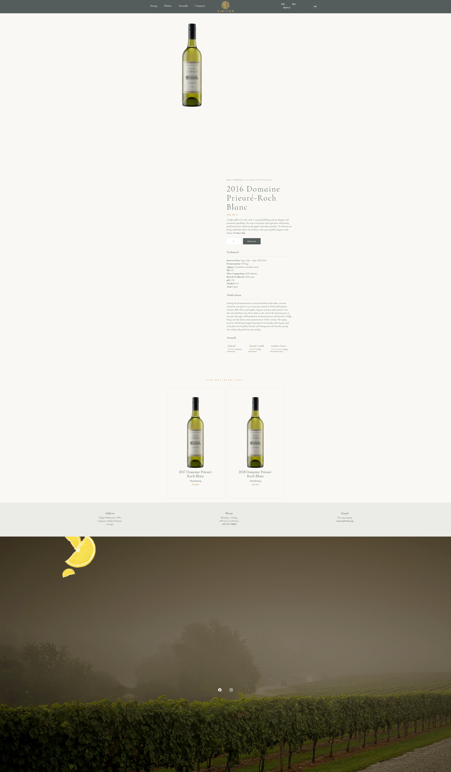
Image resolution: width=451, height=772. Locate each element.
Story (153, 6)
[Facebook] (220, 690)
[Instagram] (231, 690)
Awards (183, 6)
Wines (167, 6)
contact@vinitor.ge (345, 521)
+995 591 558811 (229, 524)
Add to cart (251, 241)
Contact (200, 6)
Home (229, 180)
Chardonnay (238, 180)
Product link (239, 233)
